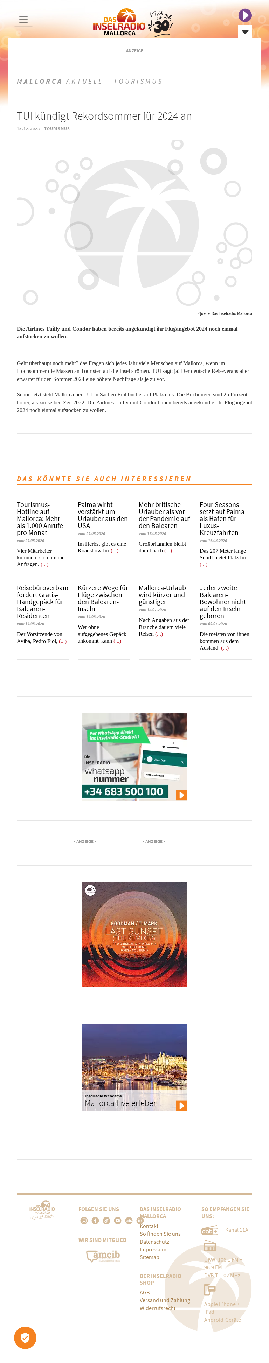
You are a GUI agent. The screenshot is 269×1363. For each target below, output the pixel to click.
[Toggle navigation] (23, 20)
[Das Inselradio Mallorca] (133, 21)
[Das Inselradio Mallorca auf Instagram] (84, 1221)
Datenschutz (154, 1241)
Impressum (153, 1249)
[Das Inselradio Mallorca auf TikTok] (106, 1221)
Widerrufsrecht (157, 1308)
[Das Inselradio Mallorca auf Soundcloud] (129, 1221)
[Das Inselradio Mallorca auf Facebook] (95, 1221)
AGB (145, 1292)
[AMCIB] (103, 1255)
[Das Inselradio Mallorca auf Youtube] (118, 1221)
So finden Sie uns (160, 1233)
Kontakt (149, 1226)
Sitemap (149, 1257)
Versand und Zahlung (165, 1300)
